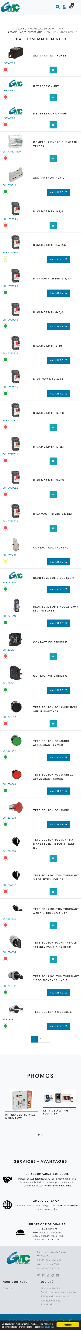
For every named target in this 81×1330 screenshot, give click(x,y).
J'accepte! (67, 1324)
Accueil (20, 28)
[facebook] (43, 1275)
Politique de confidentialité (55, 1296)
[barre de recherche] (58, 7)
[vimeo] (57, 1275)
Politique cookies (50, 1300)
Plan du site (47, 1304)
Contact (7, 1288)
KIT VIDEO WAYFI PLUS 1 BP (55, 1112)
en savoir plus (48, 1326)
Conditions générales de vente (58, 1292)
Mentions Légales (50, 1288)
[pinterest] (52, 1275)
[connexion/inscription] (64, 7)
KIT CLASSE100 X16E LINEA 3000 (20, 1116)
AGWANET (65, 1320)
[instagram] (48, 1275)
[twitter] (38, 1275)
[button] (38, 1135)
